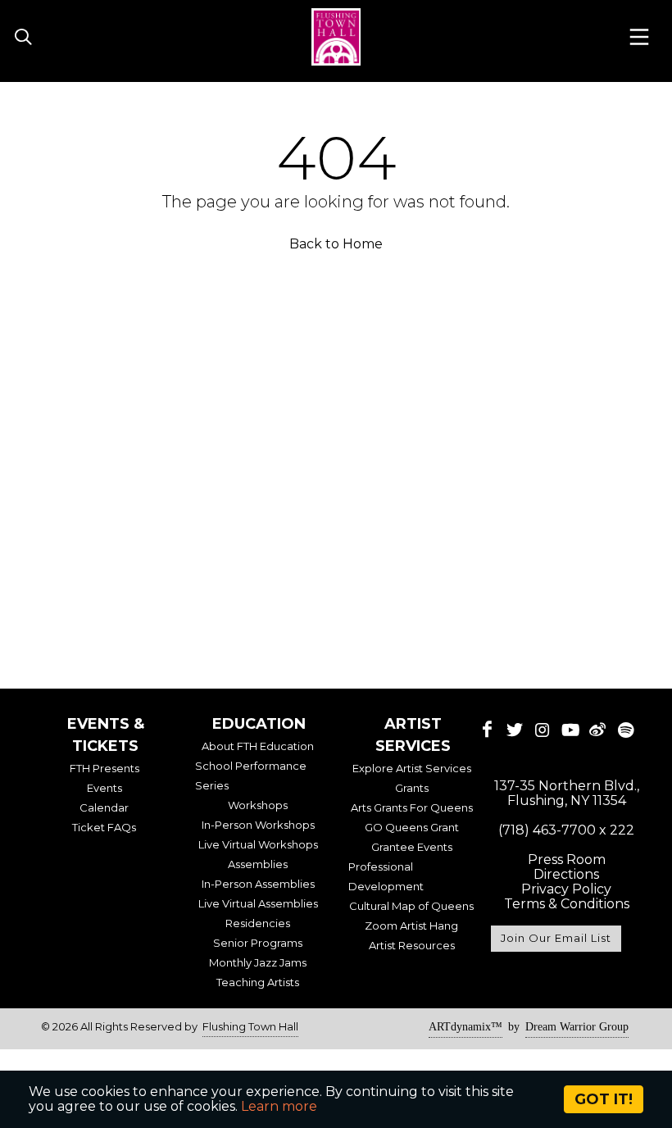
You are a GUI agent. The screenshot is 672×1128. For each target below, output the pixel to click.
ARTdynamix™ (465, 1027)
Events (104, 787)
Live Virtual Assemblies (258, 903)
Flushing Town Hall (250, 1026)
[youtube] (570, 729)
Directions (566, 874)
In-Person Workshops (258, 824)
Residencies (257, 923)
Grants (412, 787)
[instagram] (542, 729)
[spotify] (625, 729)
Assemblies (258, 864)
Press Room (567, 859)
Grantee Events (411, 846)
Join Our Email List (556, 937)
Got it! (603, 1099)
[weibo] (598, 729)
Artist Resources (412, 945)
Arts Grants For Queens (412, 807)
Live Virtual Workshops (258, 844)
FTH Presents (104, 768)
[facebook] (487, 729)
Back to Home (336, 244)
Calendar (104, 807)
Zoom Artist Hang (411, 925)
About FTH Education (258, 746)
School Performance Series (250, 775)
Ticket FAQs (104, 827)
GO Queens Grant (412, 827)
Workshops (258, 805)
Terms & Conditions (566, 904)
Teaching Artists (257, 982)
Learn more (279, 1106)
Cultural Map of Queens (411, 905)
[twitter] (514, 729)
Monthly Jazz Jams (257, 962)
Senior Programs (257, 942)
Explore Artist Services (411, 768)
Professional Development (386, 876)
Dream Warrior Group (577, 1027)
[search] (23, 38)
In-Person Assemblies (258, 883)
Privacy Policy (566, 889)
